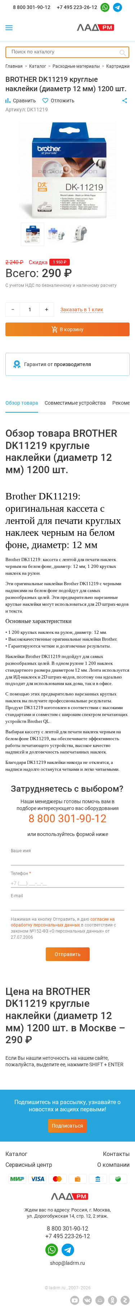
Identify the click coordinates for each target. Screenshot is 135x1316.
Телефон (21, 873)
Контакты (116, 1154)
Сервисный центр (28, 1164)
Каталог (16, 1154)
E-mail (17, 895)
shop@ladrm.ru (67, 1263)
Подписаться (67, 1126)
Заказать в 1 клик (81, 309)
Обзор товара (21, 403)
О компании (113, 1164)
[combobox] (67, 52)
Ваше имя (21, 850)
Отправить (68, 954)
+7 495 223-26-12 (77, 7)
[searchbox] (67, 51)
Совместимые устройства (75, 403)
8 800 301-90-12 (31, 7)
